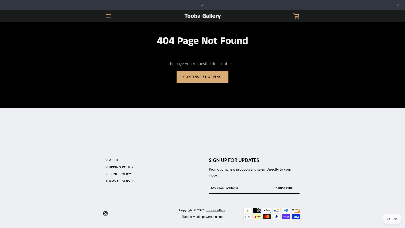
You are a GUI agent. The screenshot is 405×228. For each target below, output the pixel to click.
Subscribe (285, 188)
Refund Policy (118, 174)
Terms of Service (120, 181)
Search (111, 160)
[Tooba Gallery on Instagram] (105, 212)
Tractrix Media (191, 216)
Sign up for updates (234, 160)
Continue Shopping (202, 77)
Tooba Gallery (202, 16)
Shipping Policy (119, 167)
